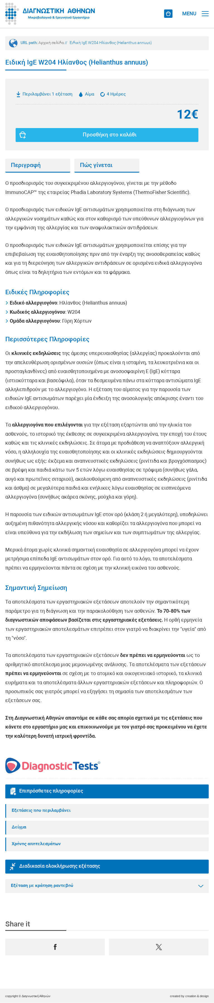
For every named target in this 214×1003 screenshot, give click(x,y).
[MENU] (205, 8)
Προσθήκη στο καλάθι (110, 135)
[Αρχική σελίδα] (50, 14)
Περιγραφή (26, 165)
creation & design (197, 996)
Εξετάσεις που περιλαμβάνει (41, 810)
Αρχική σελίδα (51, 43)
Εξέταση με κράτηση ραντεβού (42, 886)
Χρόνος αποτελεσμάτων (36, 844)
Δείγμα (19, 827)
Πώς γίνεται (96, 165)
